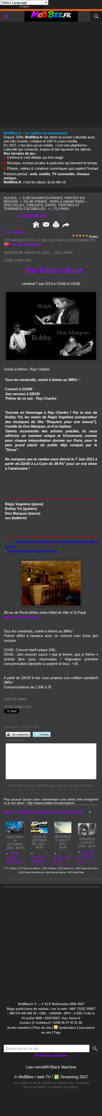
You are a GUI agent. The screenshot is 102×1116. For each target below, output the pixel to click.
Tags (57, 1032)
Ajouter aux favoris (26, 244)
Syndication (67, 1027)
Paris (68, 253)
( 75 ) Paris (60, 209)
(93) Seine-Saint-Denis (31, 872)
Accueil (10, 198)
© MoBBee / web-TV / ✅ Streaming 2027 (51, 1077)
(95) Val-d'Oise (76, 872)
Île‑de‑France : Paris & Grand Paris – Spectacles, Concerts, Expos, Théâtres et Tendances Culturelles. (45, 205)
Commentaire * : (17, 740)
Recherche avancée (51, 1055)
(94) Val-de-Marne (56, 872)
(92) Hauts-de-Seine (87, 868)
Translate (37, 7)
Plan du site (42, 1027)
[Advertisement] (51, 73)
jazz (57, 253)
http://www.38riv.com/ (22, 617)
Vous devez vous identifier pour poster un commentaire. (51, 785)
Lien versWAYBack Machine (51, 1067)
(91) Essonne (66, 868)
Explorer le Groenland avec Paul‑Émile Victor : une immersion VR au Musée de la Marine (62, 859)
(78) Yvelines (49, 868)
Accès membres (19, 1027)
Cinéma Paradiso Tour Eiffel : (38, 859)
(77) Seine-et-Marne (29, 868)
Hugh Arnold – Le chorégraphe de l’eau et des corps (87, 856)
